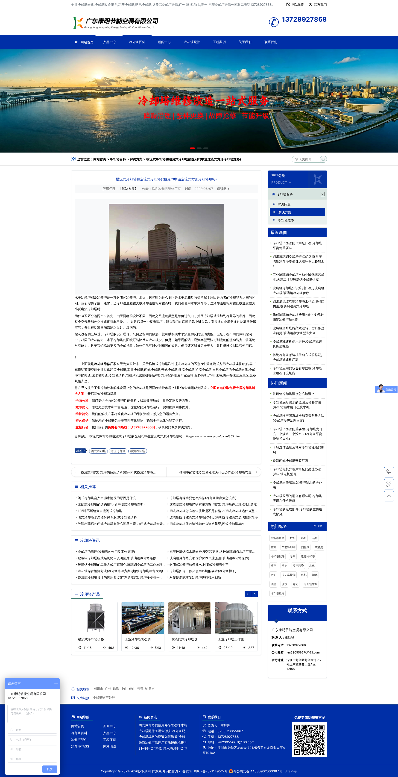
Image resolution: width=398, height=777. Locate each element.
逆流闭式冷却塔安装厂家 (290, 460)
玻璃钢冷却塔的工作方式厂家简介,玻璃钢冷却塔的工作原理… (121, 564)
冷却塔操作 (289, 575)
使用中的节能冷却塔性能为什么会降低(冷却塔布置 (215, 472)
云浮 (140, 689)
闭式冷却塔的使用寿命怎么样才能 (163, 725)
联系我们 (320, 4)
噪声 (273, 565)
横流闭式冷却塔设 (184, 639)
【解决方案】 (128, 189)
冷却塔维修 (117, 23)
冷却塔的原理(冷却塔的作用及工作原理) (106, 551)
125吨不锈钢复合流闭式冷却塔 (100, 511)
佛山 (132, 689)
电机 (304, 575)
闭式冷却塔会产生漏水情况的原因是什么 (107, 498)
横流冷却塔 (137, 451)
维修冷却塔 (308, 556)
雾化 (295, 584)
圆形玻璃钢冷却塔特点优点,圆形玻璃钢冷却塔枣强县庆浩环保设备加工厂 (298, 261)
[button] (192, 148)
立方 (273, 547)
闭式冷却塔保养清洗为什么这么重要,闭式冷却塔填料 (207, 524)
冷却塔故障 (277, 593)
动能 (284, 565)
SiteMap (291, 771)
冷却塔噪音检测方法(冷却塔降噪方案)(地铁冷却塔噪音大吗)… (122, 571)
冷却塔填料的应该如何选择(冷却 (162, 737)
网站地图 (298, 4)
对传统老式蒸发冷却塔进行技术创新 (195, 577)
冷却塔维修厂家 (105, 364)
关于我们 (245, 42)
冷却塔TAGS (80, 746)
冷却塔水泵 (311, 584)
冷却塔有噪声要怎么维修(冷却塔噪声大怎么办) (203, 498)
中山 (124, 689)
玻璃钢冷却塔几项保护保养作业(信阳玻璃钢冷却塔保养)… (211, 558)
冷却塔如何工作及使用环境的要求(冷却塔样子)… (204, 571)
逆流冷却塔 (118, 451)
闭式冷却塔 (98, 451)
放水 (293, 538)
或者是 (319, 547)
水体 (312, 565)
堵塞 (315, 575)
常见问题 (284, 204)
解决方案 (136, 159)
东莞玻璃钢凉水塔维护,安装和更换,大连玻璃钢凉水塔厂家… (212, 551)
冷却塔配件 (192, 42)
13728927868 (389, 472)
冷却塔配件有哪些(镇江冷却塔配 (162, 731)
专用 (293, 556)
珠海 (116, 689)
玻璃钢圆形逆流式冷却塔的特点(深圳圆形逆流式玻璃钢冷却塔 (214, 517)
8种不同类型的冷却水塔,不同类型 (163, 748)
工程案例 (219, 42)
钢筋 (273, 575)
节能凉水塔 (277, 538)
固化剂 (305, 547)
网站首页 (87, 42)
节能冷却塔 (289, 547)
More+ (318, 526)
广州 (108, 689)
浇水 (284, 584)
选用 (315, 538)
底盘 (273, 584)
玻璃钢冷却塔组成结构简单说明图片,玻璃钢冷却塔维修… (118, 558)
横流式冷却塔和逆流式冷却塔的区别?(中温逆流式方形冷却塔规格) (136, 436)
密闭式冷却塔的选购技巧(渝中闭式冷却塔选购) (111, 504)
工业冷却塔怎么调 (138, 639)
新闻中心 (164, 42)
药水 (304, 538)
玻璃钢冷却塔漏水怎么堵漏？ (294, 394)
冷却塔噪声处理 (104, 697)
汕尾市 (150, 689)
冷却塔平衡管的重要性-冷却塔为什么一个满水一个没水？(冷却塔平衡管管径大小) (297, 434)
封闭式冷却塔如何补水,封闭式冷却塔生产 (199, 564)
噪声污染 (298, 565)
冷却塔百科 (137, 42)
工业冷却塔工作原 (231, 639)
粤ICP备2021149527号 (211, 771)
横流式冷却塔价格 (91, 639)
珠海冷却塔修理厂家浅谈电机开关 (163, 743)
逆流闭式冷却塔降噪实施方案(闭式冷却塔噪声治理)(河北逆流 (213, 504)
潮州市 (98, 689)
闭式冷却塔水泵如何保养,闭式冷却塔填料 (107, 517)
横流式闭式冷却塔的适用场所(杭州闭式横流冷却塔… (118, 472)
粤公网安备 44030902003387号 (257, 771)
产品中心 (109, 42)
